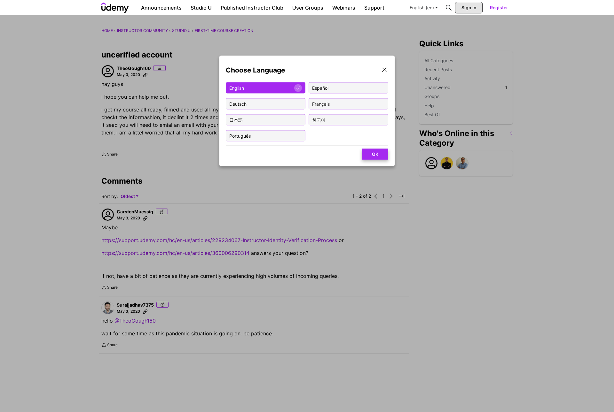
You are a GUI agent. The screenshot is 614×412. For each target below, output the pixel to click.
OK (375, 154)
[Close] (384, 70)
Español (320, 87)
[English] (115, 8)
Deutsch (238, 103)
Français (321, 103)
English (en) (422, 7)
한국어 (319, 119)
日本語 (236, 119)
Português (240, 135)
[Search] (448, 7)
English (236, 87)
